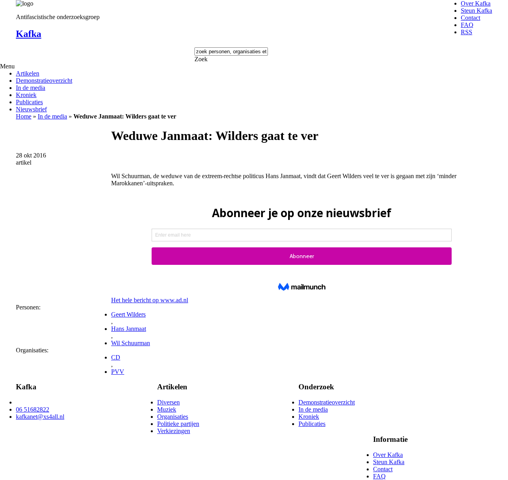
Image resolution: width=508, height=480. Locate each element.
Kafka (28, 34)
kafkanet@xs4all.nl (40, 416)
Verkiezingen (173, 431)
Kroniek (26, 94)
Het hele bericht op (149, 300)
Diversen (168, 402)
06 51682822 (32, 409)
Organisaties (172, 416)
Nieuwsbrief (31, 109)
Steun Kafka (476, 10)
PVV (117, 371)
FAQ (467, 24)
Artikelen (27, 73)
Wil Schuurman (130, 343)
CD (115, 357)
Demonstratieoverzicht (44, 80)
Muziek (166, 409)
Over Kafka (476, 3)
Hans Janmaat (128, 328)
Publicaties (29, 102)
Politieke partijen (178, 423)
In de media (30, 87)
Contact (470, 17)
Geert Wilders (128, 314)
